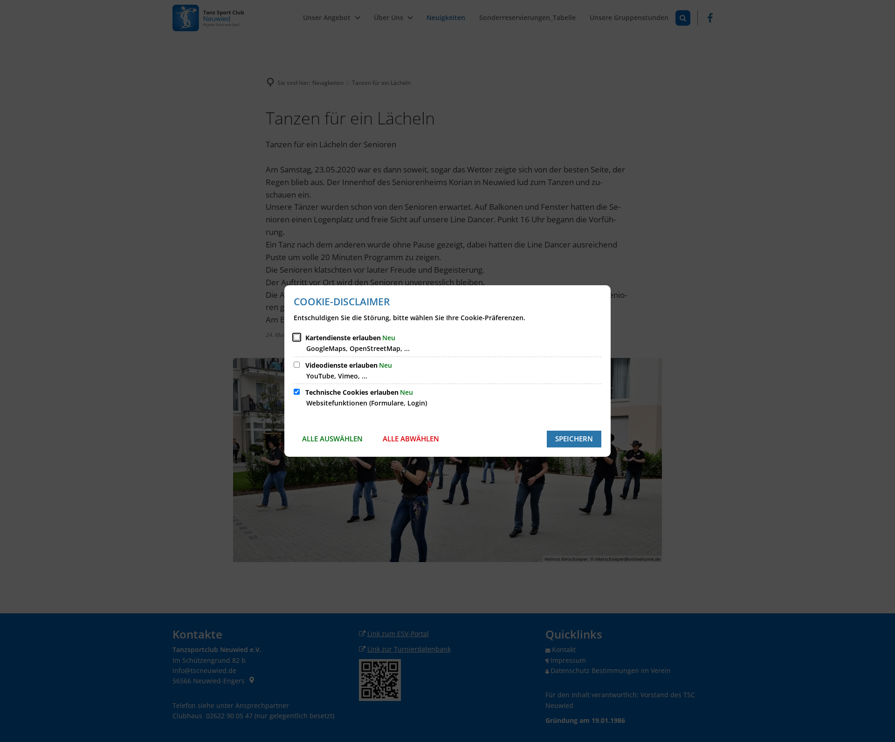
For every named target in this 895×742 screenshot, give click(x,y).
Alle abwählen (411, 438)
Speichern (574, 438)
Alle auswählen (332, 438)
